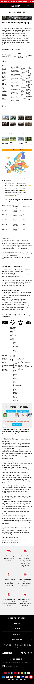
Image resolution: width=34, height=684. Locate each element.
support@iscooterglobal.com (9, 365)
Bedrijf (17, 634)
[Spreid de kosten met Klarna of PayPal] (25, 574)
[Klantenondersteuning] (8, 594)
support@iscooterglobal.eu (10, 275)
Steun (17, 623)
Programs (17, 639)
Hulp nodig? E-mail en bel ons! (17, 646)
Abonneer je (17, 659)
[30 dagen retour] (25, 551)
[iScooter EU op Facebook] (22, 653)
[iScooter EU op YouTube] (31, 653)
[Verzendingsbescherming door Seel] (25, 594)
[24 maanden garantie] (8, 574)
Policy (17, 629)
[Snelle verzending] (8, 551)
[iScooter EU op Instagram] (25, 653)
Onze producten (17, 618)
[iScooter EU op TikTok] (28, 653)
